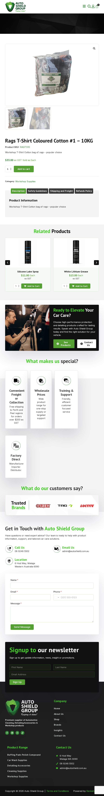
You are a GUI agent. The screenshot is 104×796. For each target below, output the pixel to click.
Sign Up (17, 682)
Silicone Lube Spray (28, 271)
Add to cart (24, 169)
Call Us (20, 547)
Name (14, 580)
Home (57, 708)
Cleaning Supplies (17, 771)
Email (14, 592)
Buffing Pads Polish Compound (23, 754)
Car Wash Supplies (17, 760)
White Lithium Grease (76, 271)
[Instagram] (17, 733)
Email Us (68, 547)
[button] (84, 6)
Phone (57, 592)
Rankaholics (92, 791)
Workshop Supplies (25, 181)
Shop (56, 719)
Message (16, 603)
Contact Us (60, 735)
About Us (59, 714)
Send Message (22, 627)
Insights (58, 730)
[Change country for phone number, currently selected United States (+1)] (56, 597)
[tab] (18, 191)
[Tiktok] (22, 733)
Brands (57, 724)
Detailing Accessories (18, 765)
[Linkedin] (12, 733)
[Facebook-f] (7, 733)
